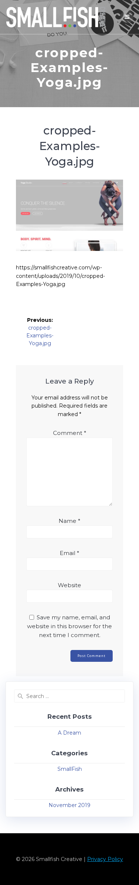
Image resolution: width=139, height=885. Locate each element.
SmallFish (69, 769)
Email (69, 552)
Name (69, 520)
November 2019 (69, 805)
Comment (69, 432)
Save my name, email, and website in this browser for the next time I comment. (69, 626)
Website (69, 585)
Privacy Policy (105, 859)
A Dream (69, 732)
